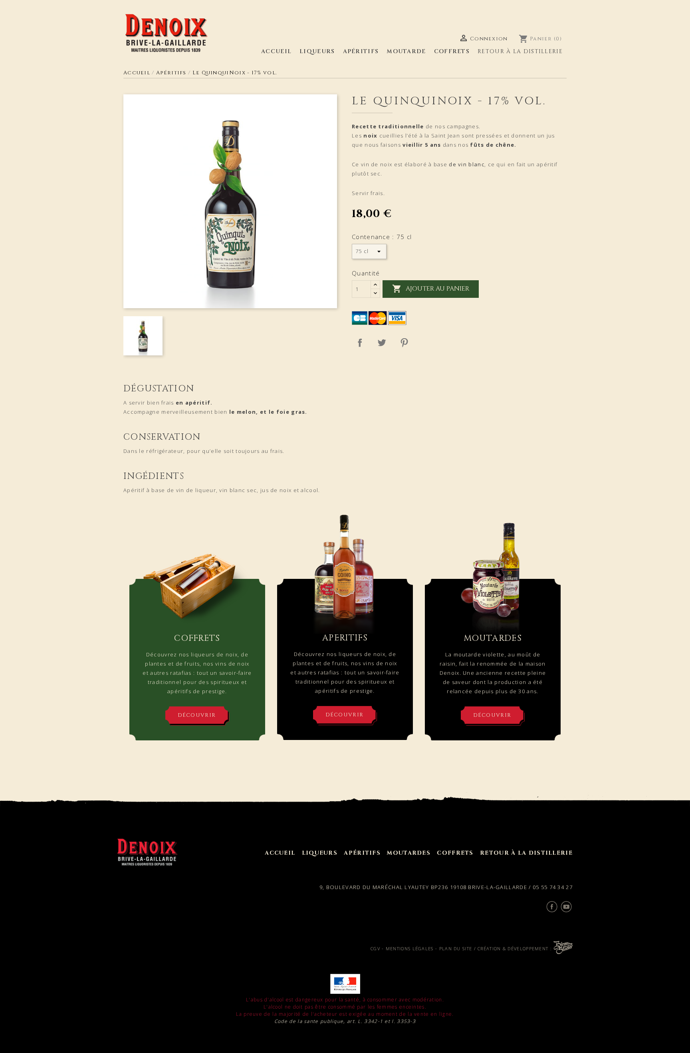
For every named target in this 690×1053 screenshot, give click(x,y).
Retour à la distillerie (520, 51)
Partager (360, 343)
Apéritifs (361, 51)
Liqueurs (317, 51)
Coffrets (452, 51)
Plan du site (455, 948)
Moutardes (408, 853)
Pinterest (404, 343)
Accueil (276, 51)
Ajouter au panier (430, 288)
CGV (375, 948)
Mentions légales (410, 948)
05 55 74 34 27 (553, 887)
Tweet (382, 343)
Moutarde (406, 51)
